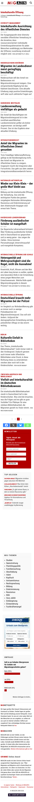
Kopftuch (10, 577)
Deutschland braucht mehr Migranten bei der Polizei (16, 299)
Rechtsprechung (13, 583)
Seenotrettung (12, 563)
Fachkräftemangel (13, 607)
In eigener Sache (9, 785)
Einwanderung (12, 604)
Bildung (9, 586)
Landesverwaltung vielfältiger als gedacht (14, 108)
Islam (8, 575)
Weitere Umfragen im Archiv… (22, 697)
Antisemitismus (12, 580)
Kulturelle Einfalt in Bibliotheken (12, 339)
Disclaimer (30, 787)
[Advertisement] (17, 531)
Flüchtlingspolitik (13, 566)
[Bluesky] (20, 425)
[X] (13, 425)
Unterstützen (5, 787)
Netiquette (13, 787)
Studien (9, 560)
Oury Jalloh (11, 598)
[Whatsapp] (27, 425)
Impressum (22, 787)
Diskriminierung (12, 589)
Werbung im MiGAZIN (22, 785)
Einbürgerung (11, 601)
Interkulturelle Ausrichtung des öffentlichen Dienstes (16, 28)
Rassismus (10, 592)
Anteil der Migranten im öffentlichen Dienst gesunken (14, 146)
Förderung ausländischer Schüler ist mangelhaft (15, 222)
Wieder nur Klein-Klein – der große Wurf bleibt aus (17, 185)
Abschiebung (11, 572)
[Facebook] (6, 425)
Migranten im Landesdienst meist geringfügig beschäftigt (16, 69)
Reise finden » (17, 645)
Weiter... (15, 777)
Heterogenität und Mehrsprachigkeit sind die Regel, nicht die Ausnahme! (16, 261)
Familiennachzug (13, 569)
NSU (8, 595)
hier (15, 725)
